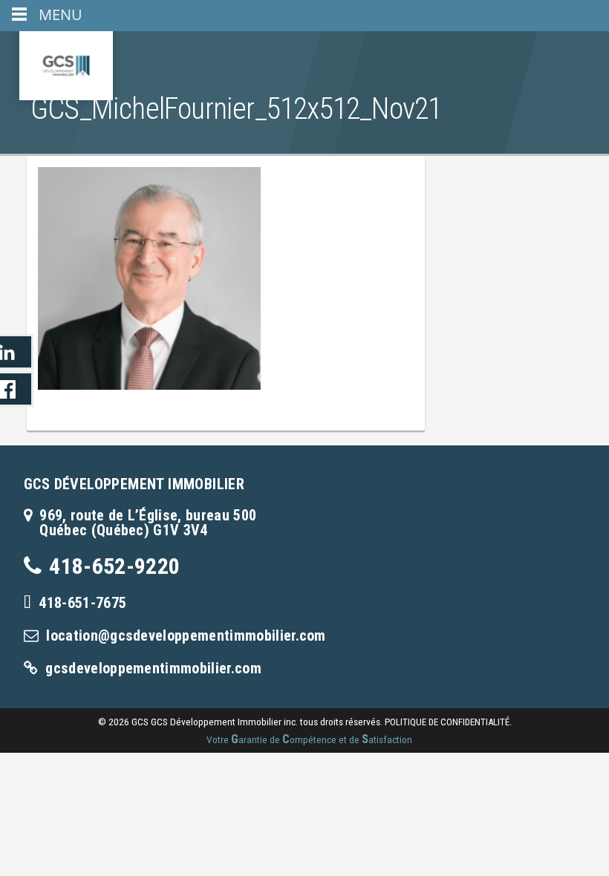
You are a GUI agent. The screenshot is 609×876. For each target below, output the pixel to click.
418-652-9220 (114, 566)
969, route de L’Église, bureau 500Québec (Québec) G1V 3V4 (147, 522)
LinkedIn (16, 352)
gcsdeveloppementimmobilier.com (153, 668)
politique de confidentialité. (448, 722)
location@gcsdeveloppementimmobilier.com (185, 635)
